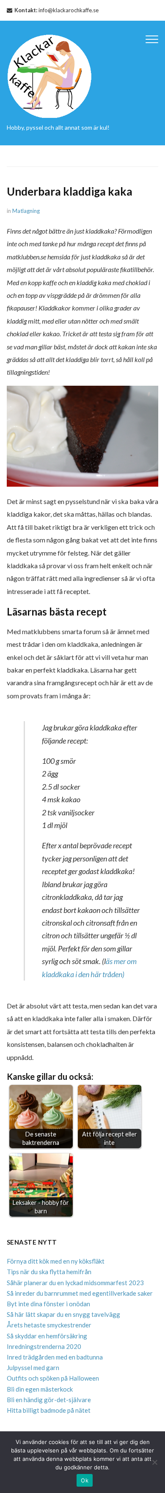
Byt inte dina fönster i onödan (48, 1304)
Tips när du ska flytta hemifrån (49, 1271)
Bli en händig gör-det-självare (49, 1399)
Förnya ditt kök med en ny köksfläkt (55, 1261)
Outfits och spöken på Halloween (53, 1378)
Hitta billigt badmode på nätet (49, 1410)
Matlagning (26, 210)
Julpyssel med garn (33, 1367)
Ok (84, 1480)
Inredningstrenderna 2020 (44, 1346)
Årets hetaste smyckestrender (49, 1325)
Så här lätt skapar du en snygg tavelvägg (63, 1314)
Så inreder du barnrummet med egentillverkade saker (80, 1293)
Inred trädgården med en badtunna (55, 1357)
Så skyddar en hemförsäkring (47, 1336)
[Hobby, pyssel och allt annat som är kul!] (50, 75)
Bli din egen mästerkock (40, 1389)
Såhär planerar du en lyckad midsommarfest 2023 (75, 1282)
